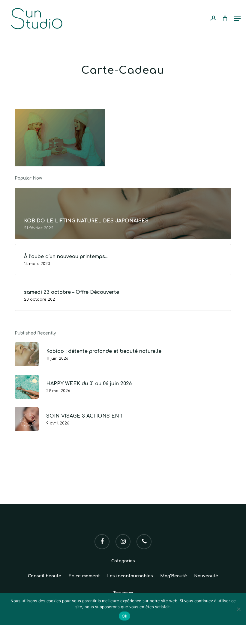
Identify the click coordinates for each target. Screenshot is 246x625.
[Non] (239, 609)
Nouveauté (206, 576)
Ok (124, 616)
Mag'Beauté (173, 576)
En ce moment (84, 576)
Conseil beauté (44, 576)
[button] (237, 19)
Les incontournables (130, 576)
